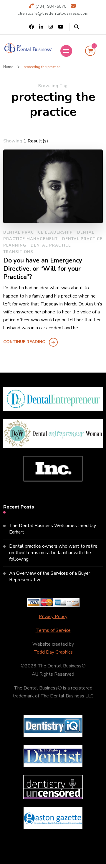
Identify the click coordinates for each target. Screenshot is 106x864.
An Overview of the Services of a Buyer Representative (49, 576)
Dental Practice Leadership (38, 232)
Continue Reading (24, 342)
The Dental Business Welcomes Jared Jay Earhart (52, 528)
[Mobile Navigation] (66, 51)
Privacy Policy (53, 616)
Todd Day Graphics (53, 652)
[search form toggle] (76, 26)
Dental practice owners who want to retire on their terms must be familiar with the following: (53, 553)
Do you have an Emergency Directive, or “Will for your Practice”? (42, 269)
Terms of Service (53, 630)
